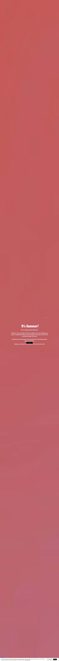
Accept (55, 659)
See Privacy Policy (27, 659)
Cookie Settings (49, 659)
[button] (46, 317)
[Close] (57, 659)
